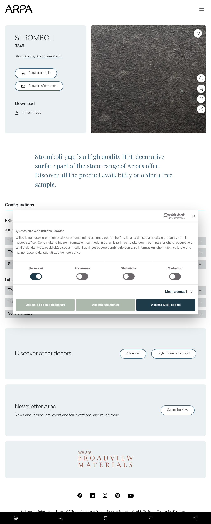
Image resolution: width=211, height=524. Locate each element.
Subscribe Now (177, 410)
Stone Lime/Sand (49, 56)
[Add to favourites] (198, 33)
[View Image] (148, 79)
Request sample (39, 73)
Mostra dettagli (176, 291)
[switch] (82, 276)
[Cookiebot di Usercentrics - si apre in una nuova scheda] (167, 216)
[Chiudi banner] (193, 216)
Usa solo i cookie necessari (45, 305)
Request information (42, 86)
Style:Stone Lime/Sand (174, 353)
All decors (133, 353)
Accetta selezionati (105, 305)
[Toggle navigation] (202, 9)
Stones (29, 56)
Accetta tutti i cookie (166, 305)
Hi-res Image (31, 112)
